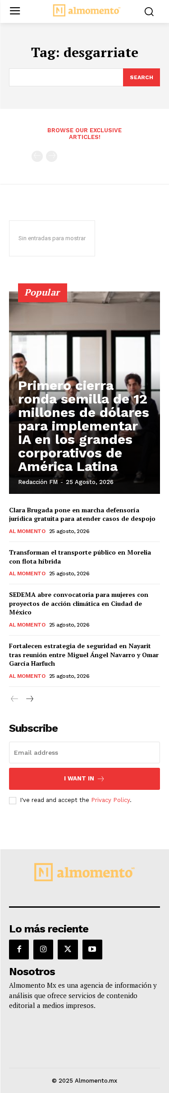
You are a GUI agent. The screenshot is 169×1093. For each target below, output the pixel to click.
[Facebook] (19, 949)
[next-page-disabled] (51, 156)
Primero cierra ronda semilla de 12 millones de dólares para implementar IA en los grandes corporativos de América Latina (83, 425)
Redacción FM (38, 482)
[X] (68, 949)
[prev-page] (37, 156)
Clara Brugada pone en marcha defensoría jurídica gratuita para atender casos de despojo (82, 514)
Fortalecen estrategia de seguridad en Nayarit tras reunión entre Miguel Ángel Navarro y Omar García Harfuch (84, 654)
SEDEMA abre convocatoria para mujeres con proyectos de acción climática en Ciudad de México (78, 603)
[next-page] (29, 699)
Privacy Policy (110, 800)
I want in (79, 778)
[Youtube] (92, 949)
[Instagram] (43, 949)
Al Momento (27, 531)
